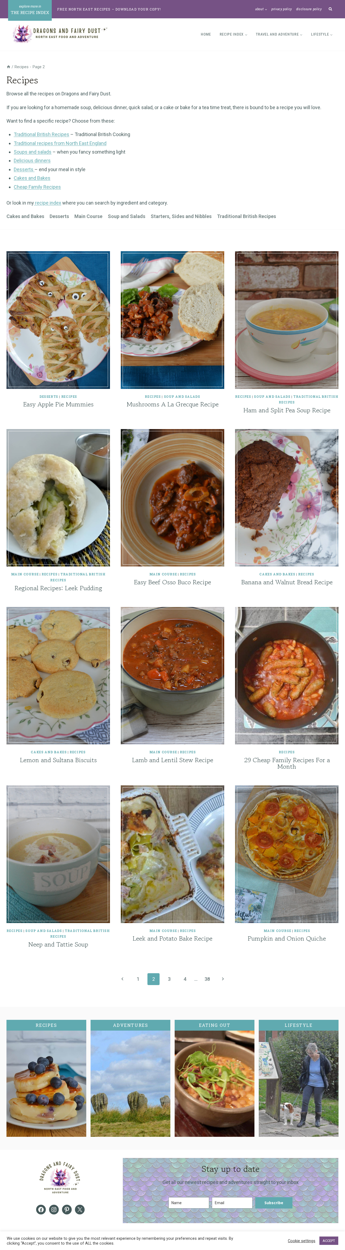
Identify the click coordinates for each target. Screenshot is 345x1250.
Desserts (24, 169)
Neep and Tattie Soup (58, 944)
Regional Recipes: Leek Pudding (58, 588)
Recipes (69, 396)
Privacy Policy (281, 9)
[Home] (8, 66)
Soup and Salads (126, 216)
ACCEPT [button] (329, 1241)
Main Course (88, 216)
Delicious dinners (32, 160)
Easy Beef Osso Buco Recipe (172, 582)
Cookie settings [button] (301, 1240)
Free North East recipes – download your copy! (109, 9)
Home (206, 34)
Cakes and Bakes (32, 178)
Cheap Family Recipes (37, 187)
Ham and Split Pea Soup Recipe (286, 410)
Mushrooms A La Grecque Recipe (173, 404)
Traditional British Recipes (41, 134)
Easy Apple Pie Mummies (58, 404)
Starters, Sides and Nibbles (181, 216)
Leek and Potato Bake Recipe (172, 938)
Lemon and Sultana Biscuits (58, 760)
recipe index (47, 203)
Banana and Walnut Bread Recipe (287, 582)
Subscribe (273, 1202)
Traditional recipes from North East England (60, 143)
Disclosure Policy (309, 9)
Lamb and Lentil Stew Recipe (172, 760)
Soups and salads (32, 152)
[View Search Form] (330, 9)
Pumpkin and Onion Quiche (287, 938)
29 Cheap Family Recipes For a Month (287, 763)
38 (207, 979)
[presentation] (58, 320)
